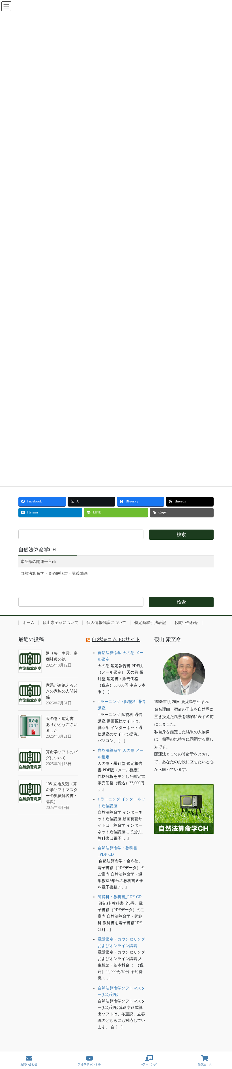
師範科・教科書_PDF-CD (119, 897)
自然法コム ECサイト (116, 639)
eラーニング (149, 1064)
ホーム (29, 623)
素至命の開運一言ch (38, 561)
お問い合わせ (186, 623)
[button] (184, 851)
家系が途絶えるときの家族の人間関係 (62, 691)
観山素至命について (60, 623)
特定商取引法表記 (150, 623)
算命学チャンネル (89, 1064)
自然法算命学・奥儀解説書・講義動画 (54, 573)
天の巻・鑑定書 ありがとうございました (62, 725)
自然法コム (204, 1064)
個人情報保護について (106, 623)
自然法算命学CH (37, 549)
